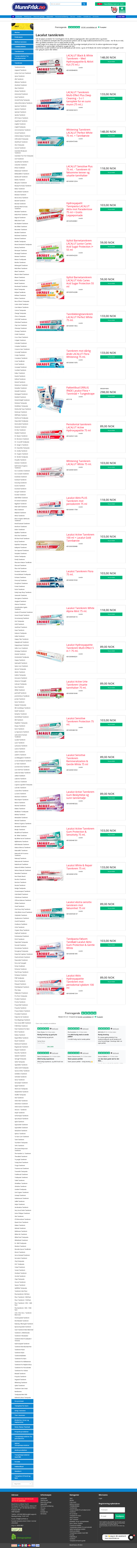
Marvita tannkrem (20, 806)
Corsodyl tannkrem (21, 352)
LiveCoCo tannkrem (21, 782)
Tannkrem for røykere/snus (23, 1365)
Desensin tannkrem (21, 427)
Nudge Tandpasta (20, 888)
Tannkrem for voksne (21, 1371)
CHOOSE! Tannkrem (21, 319)
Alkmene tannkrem (20, 82)
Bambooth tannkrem (21, 177)
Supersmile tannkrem (21, 1125)
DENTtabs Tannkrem (21, 415)
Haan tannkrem (19, 630)
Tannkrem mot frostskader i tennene (23, 1340)
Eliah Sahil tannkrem (21, 507)
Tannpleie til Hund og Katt (22, 1477)
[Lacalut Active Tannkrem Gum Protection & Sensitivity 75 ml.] (50, 840)
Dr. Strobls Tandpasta (21, 457)
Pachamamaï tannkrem (22, 936)
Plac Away (18, 990)
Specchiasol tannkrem (21, 1119)
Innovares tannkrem (21, 678)
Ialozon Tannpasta (20, 669)
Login (100, 1498)
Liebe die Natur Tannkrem (23, 773)
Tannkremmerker (20, 67)
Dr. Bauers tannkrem (21, 436)
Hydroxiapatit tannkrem (22, 1344)
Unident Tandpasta (20, 1189)
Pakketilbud (19, 1466)
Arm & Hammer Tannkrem (23, 130)
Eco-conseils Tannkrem (22, 474)
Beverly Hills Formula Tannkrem (21, 208)
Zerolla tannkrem (20, 1276)
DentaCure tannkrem (21, 385)
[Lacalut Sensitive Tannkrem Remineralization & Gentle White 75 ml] (50, 766)
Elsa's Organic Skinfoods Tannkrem (22, 519)
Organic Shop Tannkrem (22, 930)
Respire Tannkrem (20, 1050)
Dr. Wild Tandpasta (20, 1243)
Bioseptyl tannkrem (21, 253)
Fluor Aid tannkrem (21, 568)
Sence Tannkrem (20, 1080)
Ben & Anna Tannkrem (21, 198)
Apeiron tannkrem (20, 109)
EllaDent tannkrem (20, 513)
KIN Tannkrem (19, 720)
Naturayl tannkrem (20, 858)
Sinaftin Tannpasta (20, 1095)
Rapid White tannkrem (21, 1038)
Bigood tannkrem (20, 217)
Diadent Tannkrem (20, 433)
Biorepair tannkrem (21, 250)
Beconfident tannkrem (21, 192)
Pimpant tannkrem (20, 984)
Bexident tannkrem (20, 212)
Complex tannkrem (21, 346)
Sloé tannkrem (19, 1098)
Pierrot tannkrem (20, 981)
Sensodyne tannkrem (21, 1083)
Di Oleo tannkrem (20, 430)
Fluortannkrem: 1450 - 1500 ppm (23, 1309)
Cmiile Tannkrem (20, 334)
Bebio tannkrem (20, 189)
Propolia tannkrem (20, 1008)
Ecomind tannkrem (20, 489)
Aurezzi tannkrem (20, 148)
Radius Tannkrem (20, 1035)
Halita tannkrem (20, 636)
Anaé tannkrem (19, 97)
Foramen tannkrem (21, 571)
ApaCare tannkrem (20, 106)
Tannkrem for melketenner (23, 1362)
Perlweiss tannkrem (21, 975)
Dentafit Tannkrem (20, 391)
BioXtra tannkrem (20, 262)
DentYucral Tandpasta (21, 418)
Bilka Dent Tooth (20, 220)
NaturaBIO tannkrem (21, 850)
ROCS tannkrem (19, 1032)
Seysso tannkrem (20, 1285)
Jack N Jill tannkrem (20, 693)
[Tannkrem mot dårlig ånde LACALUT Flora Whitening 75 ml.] (50, 362)
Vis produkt (111, 62)
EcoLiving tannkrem (21, 483)
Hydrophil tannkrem (21, 663)
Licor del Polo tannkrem (22, 770)
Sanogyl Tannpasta (20, 1059)
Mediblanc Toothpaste (21, 812)
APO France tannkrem (21, 118)
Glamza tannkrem (20, 604)
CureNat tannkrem (20, 370)
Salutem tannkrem (20, 1056)
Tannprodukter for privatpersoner (22, 57)
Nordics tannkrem (20, 879)
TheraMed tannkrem (21, 1156)
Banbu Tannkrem (20, 180)
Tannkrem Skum (19, 1353)
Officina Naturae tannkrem (23, 900)
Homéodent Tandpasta (22, 657)
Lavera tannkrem (20, 749)
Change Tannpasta (20, 313)
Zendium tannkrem (21, 1273)
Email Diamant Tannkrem (22, 523)
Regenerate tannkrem (21, 1047)
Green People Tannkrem (22, 615)
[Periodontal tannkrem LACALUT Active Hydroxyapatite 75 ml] (50, 435)
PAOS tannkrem (19, 939)
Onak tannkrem (19, 906)
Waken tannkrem (20, 1225)
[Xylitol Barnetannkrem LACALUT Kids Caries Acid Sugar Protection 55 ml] (50, 288)
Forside (17, 1462)
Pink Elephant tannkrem (22, 987)
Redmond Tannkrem (21, 1044)
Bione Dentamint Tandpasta (23, 244)
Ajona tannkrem (20, 76)
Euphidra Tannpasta (21, 544)
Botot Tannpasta (20, 289)
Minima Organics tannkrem (23, 823)
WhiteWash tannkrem (21, 1240)
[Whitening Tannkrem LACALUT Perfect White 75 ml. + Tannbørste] (50, 141)
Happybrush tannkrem (22, 642)
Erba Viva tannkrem (21, 535)
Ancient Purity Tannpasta (22, 100)
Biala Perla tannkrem (21, 214)
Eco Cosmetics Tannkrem (22, 471)
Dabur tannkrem (20, 373)
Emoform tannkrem (21, 526)
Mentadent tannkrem (21, 817)
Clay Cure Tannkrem (21, 325)
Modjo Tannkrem (20, 829)
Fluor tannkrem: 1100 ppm (23, 1300)
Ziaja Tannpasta (19, 1279)
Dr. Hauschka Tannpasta (22, 448)
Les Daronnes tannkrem (22, 767)
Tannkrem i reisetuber (21, 1336)
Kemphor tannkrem (21, 714)
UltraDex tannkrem (20, 1186)
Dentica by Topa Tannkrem (23, 409)
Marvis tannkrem (20, 803)
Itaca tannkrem (19, 687)
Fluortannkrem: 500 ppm (22, 1294)
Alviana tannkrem (20, 91)
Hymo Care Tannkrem (21, 666)
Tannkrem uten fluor (21, 1291)
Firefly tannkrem (20, 559)
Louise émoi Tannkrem (21, 791)
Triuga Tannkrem (20, 1165)
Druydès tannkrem (20, 460)
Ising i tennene (20, 1411)
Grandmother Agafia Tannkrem (21, 608)
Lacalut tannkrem (20, 740)
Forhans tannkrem (20, 577)
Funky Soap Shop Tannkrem (23, 592)
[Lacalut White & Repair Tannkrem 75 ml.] (50, 876)
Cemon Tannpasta (20, 310)
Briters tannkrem (20, 298)
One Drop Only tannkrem (22, 909)
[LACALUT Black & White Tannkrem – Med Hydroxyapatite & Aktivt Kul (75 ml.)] (50, 67)
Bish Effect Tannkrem (21, 268)
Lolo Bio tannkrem (20, 788)
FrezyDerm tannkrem (21, 583)
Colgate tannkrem (20, 340)
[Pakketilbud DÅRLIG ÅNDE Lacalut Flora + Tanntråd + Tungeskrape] (50, 399)
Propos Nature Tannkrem (22, 1011)
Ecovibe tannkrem (20, 495)
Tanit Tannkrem (19, 1140)
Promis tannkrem (20, 1002)
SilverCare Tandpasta (21, 1089)
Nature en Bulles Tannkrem (23, 867)
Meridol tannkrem (20, 820)
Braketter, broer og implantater (22, 1421)
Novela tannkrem (20, 885)
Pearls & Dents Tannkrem (22, 957)
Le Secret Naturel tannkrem (23, 761)
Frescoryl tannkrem (21, 580)
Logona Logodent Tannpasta (23, 785)
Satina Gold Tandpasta (21, 1068)
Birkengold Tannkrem (21, 265)
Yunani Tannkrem (20, 1270)
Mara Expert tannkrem (21, 800)
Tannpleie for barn (21, 1406)
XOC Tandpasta (19, 1264)
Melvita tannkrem (20, 815)
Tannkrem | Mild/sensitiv (22, 1333)
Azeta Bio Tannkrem (21, 165)
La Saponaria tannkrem (22, 732)
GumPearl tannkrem (21, 627)
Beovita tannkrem (20, 204)
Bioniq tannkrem (20, 247)
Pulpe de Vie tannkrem (22, 1017)
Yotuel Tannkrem (20, 1267)
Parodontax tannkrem (21, 948)
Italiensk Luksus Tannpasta (23, 1397)
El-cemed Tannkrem (21, 501)
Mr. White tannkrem (21, 835)
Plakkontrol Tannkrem (21, 993)
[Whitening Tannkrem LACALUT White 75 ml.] (50, 472)
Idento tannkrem (20, 672)
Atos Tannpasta (19, 145)
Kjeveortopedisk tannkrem (23, 1327)
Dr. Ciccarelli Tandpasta (22, 442)
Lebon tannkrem (20, 752)
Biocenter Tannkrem (21, 229)
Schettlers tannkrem (21, 1074)
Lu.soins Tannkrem (20, 794)
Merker (17, 32)
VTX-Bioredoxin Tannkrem (23, 1219)
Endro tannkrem (20, 529)
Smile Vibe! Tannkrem (21, 1101)
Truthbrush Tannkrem (21, 1174)
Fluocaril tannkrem (20, 565)
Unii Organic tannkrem (22, 1192)
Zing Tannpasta (19, 1261)
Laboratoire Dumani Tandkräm (21, 736)
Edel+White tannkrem (21, 498)
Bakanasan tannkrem (21, 171)
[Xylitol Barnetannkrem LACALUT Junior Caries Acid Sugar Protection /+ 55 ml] (50, 252)
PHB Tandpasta (19, 978)
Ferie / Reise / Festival (22, 1427)
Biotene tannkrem (20, 256)
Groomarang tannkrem (22, 618)
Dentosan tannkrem (21, 412)
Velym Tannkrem (20, 1204)
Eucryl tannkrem (20, 541)
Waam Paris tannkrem (21, 1222)
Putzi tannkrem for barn (22, 1029)
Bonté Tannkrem (20, 283)
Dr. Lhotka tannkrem (21, 451)
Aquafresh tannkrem (21, 121)
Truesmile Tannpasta (21, 1171)
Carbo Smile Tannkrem (21, 304)
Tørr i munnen (20, 1415)
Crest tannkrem (19, 364)
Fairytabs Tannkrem (21, 553)
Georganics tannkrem (21, 598)
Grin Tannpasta (19, 621)
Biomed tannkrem (20, 238)
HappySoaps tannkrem (22, 645)
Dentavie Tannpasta (21, 403)
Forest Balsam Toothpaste (23, 574)
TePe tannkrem (19, 1145)
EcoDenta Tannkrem (21, 477)
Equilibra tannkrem (20, 532)
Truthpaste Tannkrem (21, 1177)
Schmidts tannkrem (21, 1077)
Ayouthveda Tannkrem (21, 162)
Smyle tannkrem (20, 1113)
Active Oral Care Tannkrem (23, 73)
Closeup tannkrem (20, 331)
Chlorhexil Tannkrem (21, 322)
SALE (17, 26)
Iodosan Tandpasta (21, 684)
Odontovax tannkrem (21, 897)
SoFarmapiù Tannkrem (21, 1116)
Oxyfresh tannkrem (21, 933)
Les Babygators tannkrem (23, 758)
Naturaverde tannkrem (22, 861)
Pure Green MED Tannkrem (23, 1023)
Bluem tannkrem (20, 277)
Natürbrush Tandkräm (21, 864)
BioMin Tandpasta (20, 241)
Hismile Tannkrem (20, 654)
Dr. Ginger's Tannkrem (21, 445)
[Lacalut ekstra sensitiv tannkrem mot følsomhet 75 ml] (50, 913)
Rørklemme (18, 1391)
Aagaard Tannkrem (20, 70)
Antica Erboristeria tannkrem (23, 103)
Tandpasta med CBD (21, 1394)
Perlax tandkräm (20, 966)
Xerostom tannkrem (21, 1258)
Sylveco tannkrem (20, 1134)
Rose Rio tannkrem (20, 1053)
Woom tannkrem (20, 1252)
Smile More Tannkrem (21, 1104)
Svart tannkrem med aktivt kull (24, 1330)
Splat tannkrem (19, 1122)
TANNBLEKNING (20, 47)
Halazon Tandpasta (21, 633)
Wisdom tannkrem (20, 1246)
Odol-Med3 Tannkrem (21, 894)
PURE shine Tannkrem (21, 1026)
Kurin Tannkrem (19, 729)
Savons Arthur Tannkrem (22, 1071)
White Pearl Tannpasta (21, 1237)
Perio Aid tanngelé (20, 963)
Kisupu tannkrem (20, 726)
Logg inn (121, 17)
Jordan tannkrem (20, 699)
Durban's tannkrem (21, 463)
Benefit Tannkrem (20, 201)
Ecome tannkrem (20, 486)
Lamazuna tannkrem (21, 746)
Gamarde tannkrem (21, 595)
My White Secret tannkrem (23, 838)
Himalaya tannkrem (21, 651)
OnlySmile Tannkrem (21, 915)
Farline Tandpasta (20, 556)
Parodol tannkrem (20, 945)
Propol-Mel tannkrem (21, 1005)
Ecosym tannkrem (20, 492)
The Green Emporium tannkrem (21, 1149)
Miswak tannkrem (20, 1373)
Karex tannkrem (20, 702)
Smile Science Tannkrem (22, 1107)
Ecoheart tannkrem (20, 480)
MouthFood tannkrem (21, 832)
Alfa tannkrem (19, 79)
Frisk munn (19, 37)
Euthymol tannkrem (21, 547)
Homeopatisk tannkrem (22, 1318)
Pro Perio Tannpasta (21, 996)
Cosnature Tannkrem (21, 358)
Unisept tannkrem (20, 1195)
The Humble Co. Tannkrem (23, 1153)
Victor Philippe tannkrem (22, 1213)
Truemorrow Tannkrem (22, 1168)
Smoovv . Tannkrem (21, 1110)
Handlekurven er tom (111, 4)
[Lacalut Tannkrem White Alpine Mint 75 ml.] (50, 619)
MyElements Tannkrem (21, 841)
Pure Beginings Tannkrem (22, 1020)
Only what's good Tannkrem (23, 912)
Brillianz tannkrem (20, 295)
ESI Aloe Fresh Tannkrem (22, 538)
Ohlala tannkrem (20, 903)
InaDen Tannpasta (20, 675)
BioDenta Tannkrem (21, 235)
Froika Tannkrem (20, 586)
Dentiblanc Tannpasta (21, 406)
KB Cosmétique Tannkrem (22, 708)
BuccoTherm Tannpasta (22, 301)
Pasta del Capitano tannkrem (24, 954)
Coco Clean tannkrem (21, 337)
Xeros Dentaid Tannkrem (22, 1255)
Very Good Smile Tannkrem (23, 1210)
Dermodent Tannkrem (21, 424)
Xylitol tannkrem (20, 1385)
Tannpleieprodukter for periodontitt (23, 1437)
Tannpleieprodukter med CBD (22, 1456)
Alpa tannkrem (19, 88)
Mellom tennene (20, 42)
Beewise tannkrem (20, 195)
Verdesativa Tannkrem (21, 1207)
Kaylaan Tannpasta (20, 705)
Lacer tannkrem (19, 743)
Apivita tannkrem (20, 115)
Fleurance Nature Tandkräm (23, 562)
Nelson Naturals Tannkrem (23, 870)
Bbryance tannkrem (21, 183)
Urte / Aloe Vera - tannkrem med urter (23, 1314)
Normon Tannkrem (20, 882)
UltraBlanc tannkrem (21, 1183)
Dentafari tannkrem (21, 388)
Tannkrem (18, 63)
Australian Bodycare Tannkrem (21, 152)
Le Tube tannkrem (20, 764)
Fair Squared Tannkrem (22, 550)
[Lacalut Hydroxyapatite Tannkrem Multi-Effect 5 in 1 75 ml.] (50, 656)
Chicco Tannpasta (20, 316)
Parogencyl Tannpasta (21, 951)
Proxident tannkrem (21, 1014)
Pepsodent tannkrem (21, 960)
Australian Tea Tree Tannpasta (24, 156)
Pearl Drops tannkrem (21, 972)
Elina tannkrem (19, 510)
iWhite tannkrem (20, 690)
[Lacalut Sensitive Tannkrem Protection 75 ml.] (50, 729)
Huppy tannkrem (20, 660)
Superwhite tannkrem (21, 1128)
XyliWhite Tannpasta (21, 1288)
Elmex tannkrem (20, 516)
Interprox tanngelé (20, 681)
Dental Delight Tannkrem (22, 400)
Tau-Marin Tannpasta (21, 1143)
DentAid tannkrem (20, 397)
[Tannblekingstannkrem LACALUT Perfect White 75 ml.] (50, 325)
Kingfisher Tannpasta (21, 723)
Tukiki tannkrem (20, 1180)
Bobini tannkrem (20, 280)
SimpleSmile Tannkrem (21, 1092)
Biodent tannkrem (20, 232)
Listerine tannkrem (20, 779)
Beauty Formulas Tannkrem (23, 186)
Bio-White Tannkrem (21, 226)
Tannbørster (19, 51)
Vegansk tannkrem (20, 1379)
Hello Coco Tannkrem (21, 648)
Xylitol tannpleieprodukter (22, 1444)
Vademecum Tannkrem (22, 1198)
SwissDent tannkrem (21, 1131)
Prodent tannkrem (20, 999)
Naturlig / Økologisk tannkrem (24, 1324)
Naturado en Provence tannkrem (21, 854)
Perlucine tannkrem (21, 969)
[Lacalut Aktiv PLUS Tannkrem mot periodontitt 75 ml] (50, 509)
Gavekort (18, 1471)
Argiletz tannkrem (20, 124)
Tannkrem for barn (20, 1359)
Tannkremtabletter (20, 1356)
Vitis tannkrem (19, 1216)
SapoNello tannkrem (21, 1065)
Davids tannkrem (20, 376)
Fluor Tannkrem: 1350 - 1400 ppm (23, 1304)
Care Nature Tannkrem (21, 307)
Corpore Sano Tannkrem (22, 349)
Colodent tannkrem (21, 343)
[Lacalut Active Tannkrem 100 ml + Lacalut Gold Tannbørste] (50, 546)
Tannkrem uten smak (21, 1388)
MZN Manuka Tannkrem (22, 844)
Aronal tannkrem (20, 133)
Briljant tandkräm (20, 292)
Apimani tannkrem (20, 112)
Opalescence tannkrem (22, 918)
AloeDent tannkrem (21, 85)
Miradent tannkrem (21, 826)
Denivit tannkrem (20, 382)
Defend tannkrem (20, 379)
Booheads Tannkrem (21, 286)
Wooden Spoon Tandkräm (23, 1249)
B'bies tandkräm (20, 168)
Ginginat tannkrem (20, 601)
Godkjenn (120, 1516)
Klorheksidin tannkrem (22, 1321)
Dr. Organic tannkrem (21, 454)
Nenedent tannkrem (21, 873)
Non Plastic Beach (20, 876)
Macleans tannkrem (21, 797)
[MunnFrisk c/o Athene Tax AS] (29, 7)
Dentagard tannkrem (21, 394)
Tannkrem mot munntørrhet (23, 1347)
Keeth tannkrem (20, 711)
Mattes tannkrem (20, 809)
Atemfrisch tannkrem (21, 142)
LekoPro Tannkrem (20, 755)
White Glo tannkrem (21, 1234)
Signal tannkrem (20, 1086)
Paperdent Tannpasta (21, 942)
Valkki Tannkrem (20, 1201)
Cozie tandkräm (20, 361)
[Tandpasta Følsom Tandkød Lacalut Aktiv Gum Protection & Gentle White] (50, 950)
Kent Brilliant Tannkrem (22, 717)
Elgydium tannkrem (21, 504)
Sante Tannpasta (20, 1062)
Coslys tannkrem (20, 355)
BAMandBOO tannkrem (22, 174)
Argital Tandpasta (20, 127)
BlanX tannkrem (20, 271)
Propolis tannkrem (20, 1376)
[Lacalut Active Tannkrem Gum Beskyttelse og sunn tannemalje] (50, 803)
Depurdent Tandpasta (21, 421)
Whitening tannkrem (21, 1382)
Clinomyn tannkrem (21, 328)
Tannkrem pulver (20, 1350)
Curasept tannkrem (21, 367)
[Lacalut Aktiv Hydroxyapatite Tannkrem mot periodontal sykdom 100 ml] (50, 987)
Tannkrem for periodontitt (23, 1368)
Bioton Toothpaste (20, 259)
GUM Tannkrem (19, 624)
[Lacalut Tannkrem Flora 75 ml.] (50, 582)
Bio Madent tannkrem (21, 223)
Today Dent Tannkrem (21, 1162)
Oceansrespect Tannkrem (22, 891)
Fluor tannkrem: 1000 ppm (23, 1297)
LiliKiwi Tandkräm (20, 776)
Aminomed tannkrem (21, 94)
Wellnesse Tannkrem (21, 1231)
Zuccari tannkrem (20, 1282)
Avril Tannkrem (19, 159)
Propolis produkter (22, 1432)
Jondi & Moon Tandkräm (22, 696)
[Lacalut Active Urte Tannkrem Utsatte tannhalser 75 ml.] (50, 693)
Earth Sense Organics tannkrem (21, 467)
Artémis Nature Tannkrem (22, 136)
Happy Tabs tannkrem (21, 639)
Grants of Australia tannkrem (24, 612)
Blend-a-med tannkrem (22, 274)
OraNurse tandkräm (21, 924)
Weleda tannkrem (20, 1228)
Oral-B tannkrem (20, 921)
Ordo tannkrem (19, 927)
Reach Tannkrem (20, 1041)
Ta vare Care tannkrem (22, 1137)
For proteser (19, 1401)
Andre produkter (21, 1450)
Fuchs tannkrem (20, 589)
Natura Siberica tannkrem (22, 847)
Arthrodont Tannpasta (21, 139)
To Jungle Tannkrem (21, 1159)
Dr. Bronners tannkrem (22, 439)
